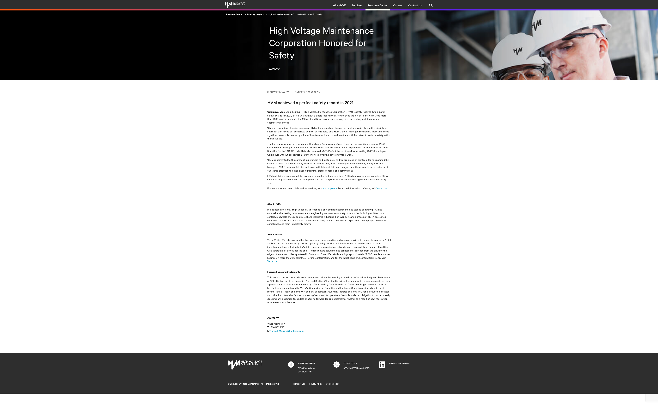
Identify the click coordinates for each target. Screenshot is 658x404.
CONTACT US (350, 363)
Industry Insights (255, 14)
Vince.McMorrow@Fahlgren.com (286, 330)
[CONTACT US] (336, 366)
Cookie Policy (332, 383)
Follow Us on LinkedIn (399, 363)
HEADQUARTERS (306, 363)
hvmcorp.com (329, 188)
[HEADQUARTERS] (291, 366)
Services (357, 5)
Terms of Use (299, 383)
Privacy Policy (315, 383)
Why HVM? (339, 5)
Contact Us (415, 5)
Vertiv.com (381, 188)
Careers (398, 5)
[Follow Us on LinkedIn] (382, 366)
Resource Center (378, 5)
